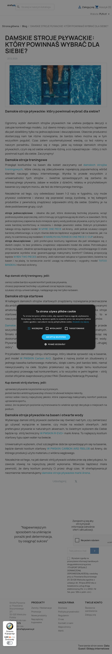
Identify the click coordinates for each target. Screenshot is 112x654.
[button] (29, 328)
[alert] (56, 327)
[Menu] (14, 623)
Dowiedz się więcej (81, 322)
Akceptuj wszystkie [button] (56, 337)
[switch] (10, 643)
